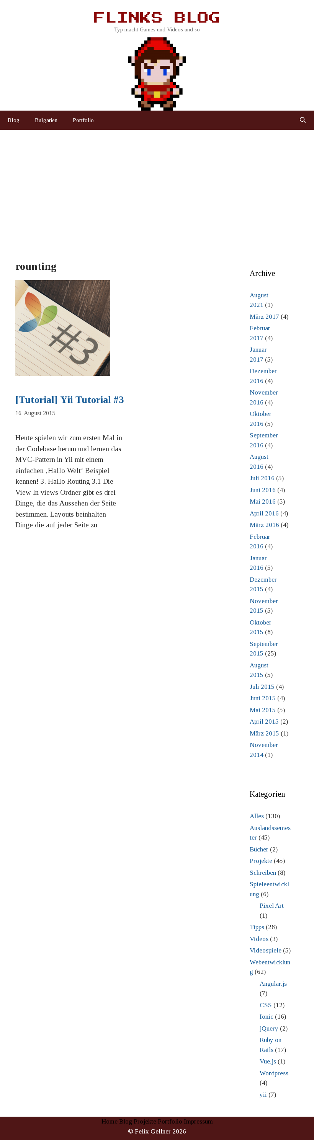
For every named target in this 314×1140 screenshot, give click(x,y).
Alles (257, 816)
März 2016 (264, 524)
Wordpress (274, 1073)
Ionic (266, 1016)
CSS (266, 1005)
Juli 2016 (262, 478)
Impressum (198, 1121)
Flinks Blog (157, 18)
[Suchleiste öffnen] (302, 120)
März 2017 (264, 316)
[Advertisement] (157, 187)
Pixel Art (272, 905)
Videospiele (265, 950)
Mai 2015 (263, 710)
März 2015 (264, 733)
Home (109, 1121)
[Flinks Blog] (157, 71)
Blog (14, 120)
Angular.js (273, 983)
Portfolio (83, 120)
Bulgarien (46, 120)
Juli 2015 (262, 686)
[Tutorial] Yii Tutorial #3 (69, 399)
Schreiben (263, 872)
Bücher (259, 849)
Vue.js (268, 1061)
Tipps (257, 927)
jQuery (269, 1028)
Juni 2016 (263, 490)
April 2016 (264, 513)
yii (263, 1094)
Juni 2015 (263, 698)
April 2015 (264, 721)
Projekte (261, 860)
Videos (259, 939)
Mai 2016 (263, 501)
